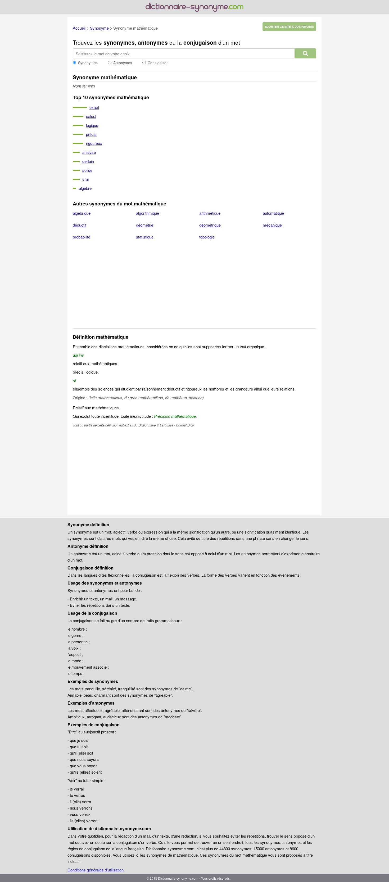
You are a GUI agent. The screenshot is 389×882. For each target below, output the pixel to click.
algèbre (85, 188)
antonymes (153, 42)
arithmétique (209, 213)
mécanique (272, 225)
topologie (207, 237)
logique (92, 125)
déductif (79, 225)
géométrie (144, 225)
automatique (273, 213)
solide (87, 170)
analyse (89, 152)
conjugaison (200, 42)
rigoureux (94, 143)
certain (88, 161)
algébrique (82, 213)
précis (91, 134)
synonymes (119, 42)
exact (94, 107)
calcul (91, 116)
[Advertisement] (194, 287)
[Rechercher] (305, 53)
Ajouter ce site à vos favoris (289, 27)
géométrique (210, 225)
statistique (144, 237)
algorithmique (147, 213)
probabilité (81, 237)
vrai (85, 179)
